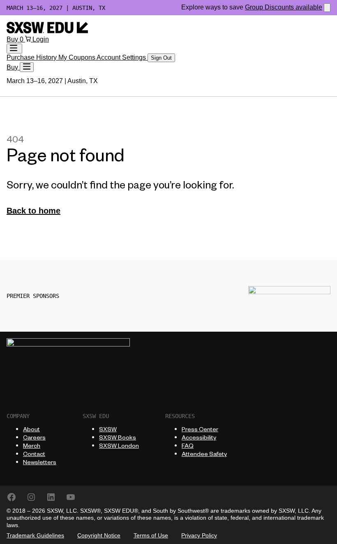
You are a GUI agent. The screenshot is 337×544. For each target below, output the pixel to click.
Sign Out (161, 58)
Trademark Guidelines (35, 535)
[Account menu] (14, 48)
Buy (13, 39)
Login (40, 39)
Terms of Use (151, 535)
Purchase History (32, 57)
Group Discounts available (283, 7)
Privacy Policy (199, 535)
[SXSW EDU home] (47, 31)
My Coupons (77, 57)
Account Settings (122, 57)
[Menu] (27, 67)
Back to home (33, 210)
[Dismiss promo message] (327, 7)
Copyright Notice (98, 535)
